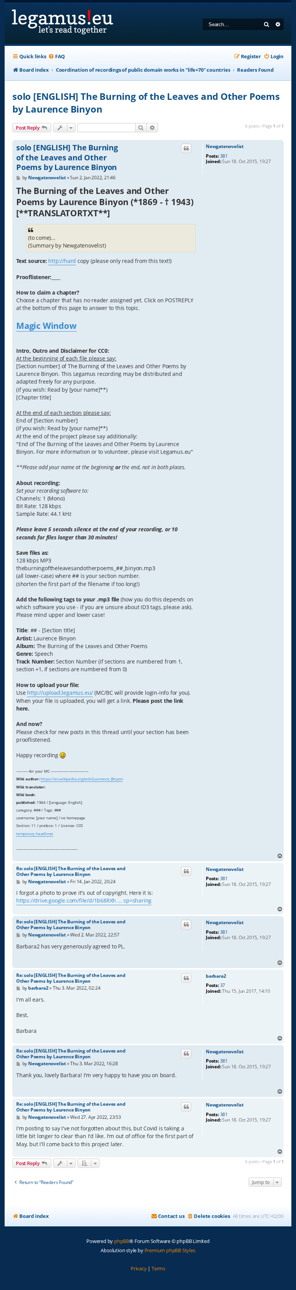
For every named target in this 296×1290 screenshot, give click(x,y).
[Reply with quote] (186, 148)
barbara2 (216, 976)
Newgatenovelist (225, 146)
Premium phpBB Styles (170, 1250)
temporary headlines (34, 833)
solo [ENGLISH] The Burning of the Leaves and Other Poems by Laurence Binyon (146, 102)
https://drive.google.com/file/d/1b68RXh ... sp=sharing (83, 900)
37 (222, 985)
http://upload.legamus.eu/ (60, 692)
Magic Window (46, 325)
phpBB (121, 1241)
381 (224, 156)
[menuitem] (56, 56)
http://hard (62, 260)
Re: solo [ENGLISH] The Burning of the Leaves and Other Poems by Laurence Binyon (70, 871)
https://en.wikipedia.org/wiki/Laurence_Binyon (81, 778)
